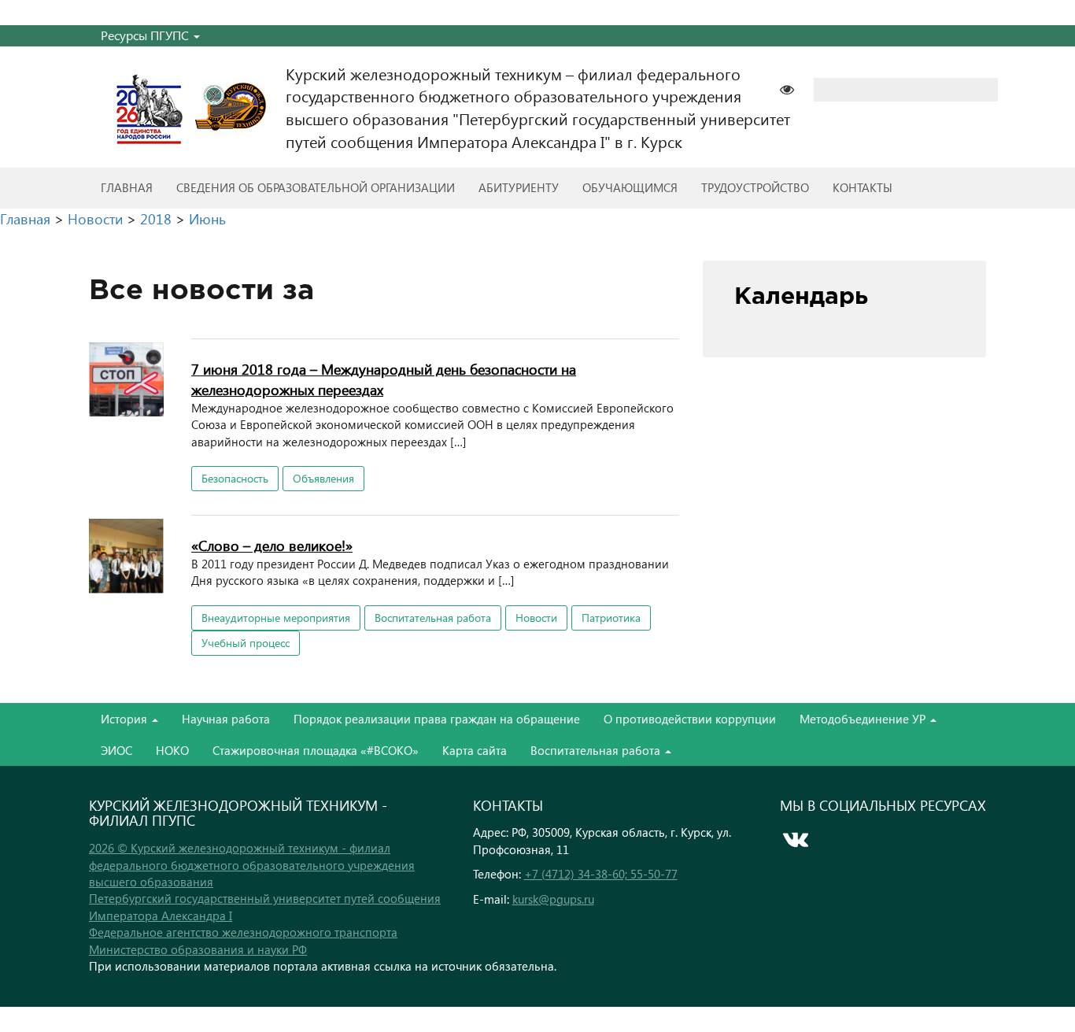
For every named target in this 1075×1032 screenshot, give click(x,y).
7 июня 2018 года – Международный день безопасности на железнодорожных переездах (383, 379)
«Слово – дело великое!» (272, 545)
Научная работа (226, 719)
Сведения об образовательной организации (315, 187)
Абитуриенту (518, 187)
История (125, 719)
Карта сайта (474, 750)
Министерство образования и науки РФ (198, 949)
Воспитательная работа (433, 617)
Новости (536, 617)
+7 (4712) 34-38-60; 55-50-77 (601, 874)
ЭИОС (116, 750)
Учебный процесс (245, 642)
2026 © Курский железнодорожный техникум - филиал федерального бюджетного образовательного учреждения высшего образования (252, 865)
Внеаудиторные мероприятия (275, 617)
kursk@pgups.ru (553, 899)
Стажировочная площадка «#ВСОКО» (315, 750)
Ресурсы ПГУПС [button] (146, 35)
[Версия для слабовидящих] (795, 88)
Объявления (323, 478)
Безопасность (234, 478)
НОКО (172, 750)
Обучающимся (630, 187)
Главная (127, 187)
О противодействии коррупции (690, 719)
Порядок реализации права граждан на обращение (437, 719)
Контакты (862, 187)
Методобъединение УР (864, 719)
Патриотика (611, 617)
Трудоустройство (755, 187)
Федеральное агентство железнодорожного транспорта (243, 932)
